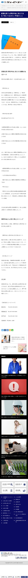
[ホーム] (7, 5)
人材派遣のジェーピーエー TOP (7, 497)
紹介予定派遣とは (6, 515)
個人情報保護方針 (19, 518)
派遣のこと (12, 22)
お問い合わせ (18, 504)
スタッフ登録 (5, 505)
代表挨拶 (17, 506)
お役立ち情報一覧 (19, 5)
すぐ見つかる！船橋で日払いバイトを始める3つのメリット (13, 476)
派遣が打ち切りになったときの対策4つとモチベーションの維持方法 (13, 456)
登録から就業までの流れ (7, 518)
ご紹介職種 (5, 523)
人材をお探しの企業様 (7, 500)
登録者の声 (18, 499)
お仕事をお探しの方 (7, 503)
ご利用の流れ (5, 520)
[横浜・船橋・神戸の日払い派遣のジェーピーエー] (12, 2)
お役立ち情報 (5, 508)
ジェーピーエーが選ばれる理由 (21, 515)
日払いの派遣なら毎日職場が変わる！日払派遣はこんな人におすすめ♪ (13, 376)
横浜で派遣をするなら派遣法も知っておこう (10, 417)
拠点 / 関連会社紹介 (19, 511)
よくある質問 (18, 497)
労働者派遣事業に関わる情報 (21, 521)
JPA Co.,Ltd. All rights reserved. (17, 562)
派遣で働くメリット (7, 513)
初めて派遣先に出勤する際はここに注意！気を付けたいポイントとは (13, 397)
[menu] (26, 2)
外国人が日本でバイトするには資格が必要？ (10, 436)
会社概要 (17, 509)
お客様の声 (18, 502)
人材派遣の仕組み (6, 510)
